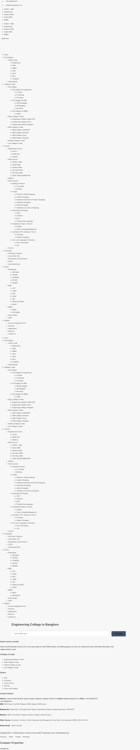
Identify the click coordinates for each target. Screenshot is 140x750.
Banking (19, 189)
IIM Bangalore (21, 106)
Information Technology (20, 210)
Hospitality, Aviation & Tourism (22, 224)
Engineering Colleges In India (13, 659)
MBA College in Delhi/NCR (21, 130)
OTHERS (15, 79)
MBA (14, 65)
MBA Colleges (32, 704)
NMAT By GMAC (18, 301)
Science (11, 248)
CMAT (14, 291)
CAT (13, 288)
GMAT (14, 304)
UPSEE (15, 275)
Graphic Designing (22, 197)
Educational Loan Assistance (17, 259)
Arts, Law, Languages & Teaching (23, 240)
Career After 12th (14, 256)
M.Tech (85, 720)
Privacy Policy (9, 683)
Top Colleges (12, 87)
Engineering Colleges (44, 709)
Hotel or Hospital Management (26, 229)
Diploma (15, 157)
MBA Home (8, 704)
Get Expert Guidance (15, 253)
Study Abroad (12, 81)
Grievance (7, 680)
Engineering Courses (15, 148)
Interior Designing (22, 205)
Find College (119, 633)
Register (7, 320)
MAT (13, 293)
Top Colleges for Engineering (21, 89)
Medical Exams (46, 715)
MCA (14, 73)
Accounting (20, 186)
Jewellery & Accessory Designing (27, 208)
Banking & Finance (18, 183)
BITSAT (15, 280)
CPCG (10, 261)
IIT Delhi (19, 92)
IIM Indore (19, 108)
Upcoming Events (14, 264)
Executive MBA (17, 170)
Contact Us (12, 334)
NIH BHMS (16, 312)
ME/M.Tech (16, 154)
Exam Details (12, 315)
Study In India (12, 60)
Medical (10, 178)
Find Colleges (8, 57)
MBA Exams (42, 704)
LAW (13, 71)
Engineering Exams (59, 709)
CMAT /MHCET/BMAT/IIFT (21, 175)
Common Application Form (17, 323)
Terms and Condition (11, 688)
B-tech (14, 151)
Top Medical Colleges (20, 715)
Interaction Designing (23, 202)
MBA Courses (13, 159)
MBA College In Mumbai (20, 132)
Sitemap (7, 686)
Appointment (12, 328)
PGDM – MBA (9, 9)
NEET (14, 310)
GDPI (10, 318)
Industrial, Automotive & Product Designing (30, 200)
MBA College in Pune (19, 135)
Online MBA (8, 17)
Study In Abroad (16, 725)
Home (6, 55)
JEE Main (15, 272)
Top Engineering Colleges (27, 709)
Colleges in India (9, 84)
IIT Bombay (20, 95)
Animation (19, 234)
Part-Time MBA (17, 173)
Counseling (8, 251)
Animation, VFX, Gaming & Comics (24, 232)
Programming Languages (24, 221)
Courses (7, 146)
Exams (6, 267)
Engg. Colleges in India (15, 116)
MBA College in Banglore (20, 138)
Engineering (8, 12)
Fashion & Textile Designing (25, 194)
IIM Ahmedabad (21, 103)
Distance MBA (9, 14)
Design (14, 191)
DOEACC (19, 216)
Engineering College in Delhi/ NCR (23, 119)
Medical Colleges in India (16, 140)
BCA (13, 76)
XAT (13, 299)
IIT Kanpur (19, 97)
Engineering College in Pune (21, 122)
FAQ (5, 678)
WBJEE (15, 283)
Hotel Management (45, 720)
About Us (11, 331)
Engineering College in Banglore (23, 124)
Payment (11, 326)
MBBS (6, 20)
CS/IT (18, 213)
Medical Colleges (34, 715)
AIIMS (18, 114)
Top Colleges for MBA (19, 100)
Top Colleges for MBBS (20, 111)
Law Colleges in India (15, 143)
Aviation (19, 226)
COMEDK (15, 277)
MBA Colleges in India (15, 127)
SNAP (14, 296)
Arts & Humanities (22, 242)
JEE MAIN (70, 709)
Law (17, 245)
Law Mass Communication (62, 720)
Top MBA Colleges (20, 704)
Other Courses (13, 181)
